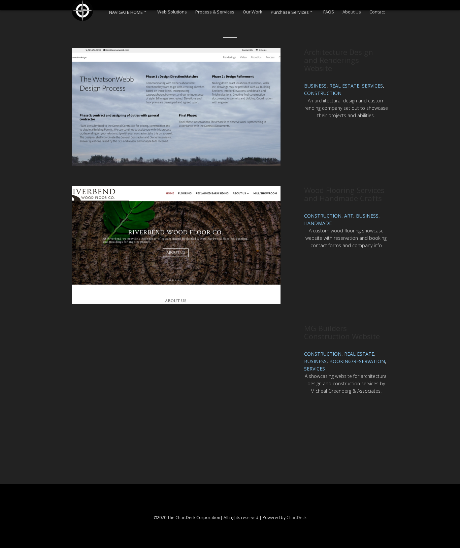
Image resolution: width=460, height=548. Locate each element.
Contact (377, 12)
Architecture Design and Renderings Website (338, 60)
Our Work (252, 12)
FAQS (328, 12)
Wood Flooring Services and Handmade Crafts (344, 194)
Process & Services (214, 12)
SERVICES (372, 86)
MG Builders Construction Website (342, 332)
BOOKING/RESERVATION (357, 361)
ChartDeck (296, 517)
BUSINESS (315, 86)
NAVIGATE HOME (126, 12)
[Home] (82, 10)
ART (348, 216)
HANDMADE (318, 223)
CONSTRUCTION (322, 93)
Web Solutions (172, 12)
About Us (351, 12)
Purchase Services (290, 12)
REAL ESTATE (344, 86)
